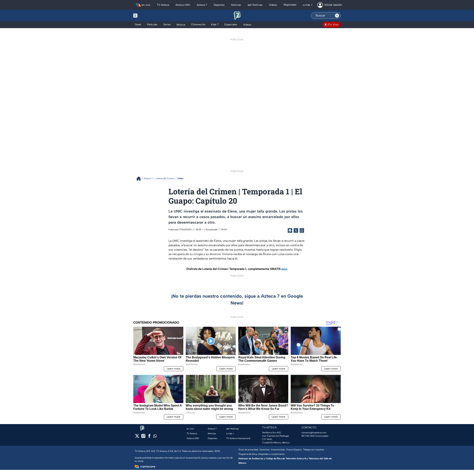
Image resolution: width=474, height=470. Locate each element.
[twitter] (137, 437)
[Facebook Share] (290, 230)
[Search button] (337, 16)
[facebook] (149, 437)
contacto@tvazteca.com (313, 432)
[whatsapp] (155, 437)
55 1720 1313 (307, 436)
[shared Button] (302, 230)
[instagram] (143, 437)
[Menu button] (148, 15)
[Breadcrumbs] (140, 178)
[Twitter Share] (296, 230)
